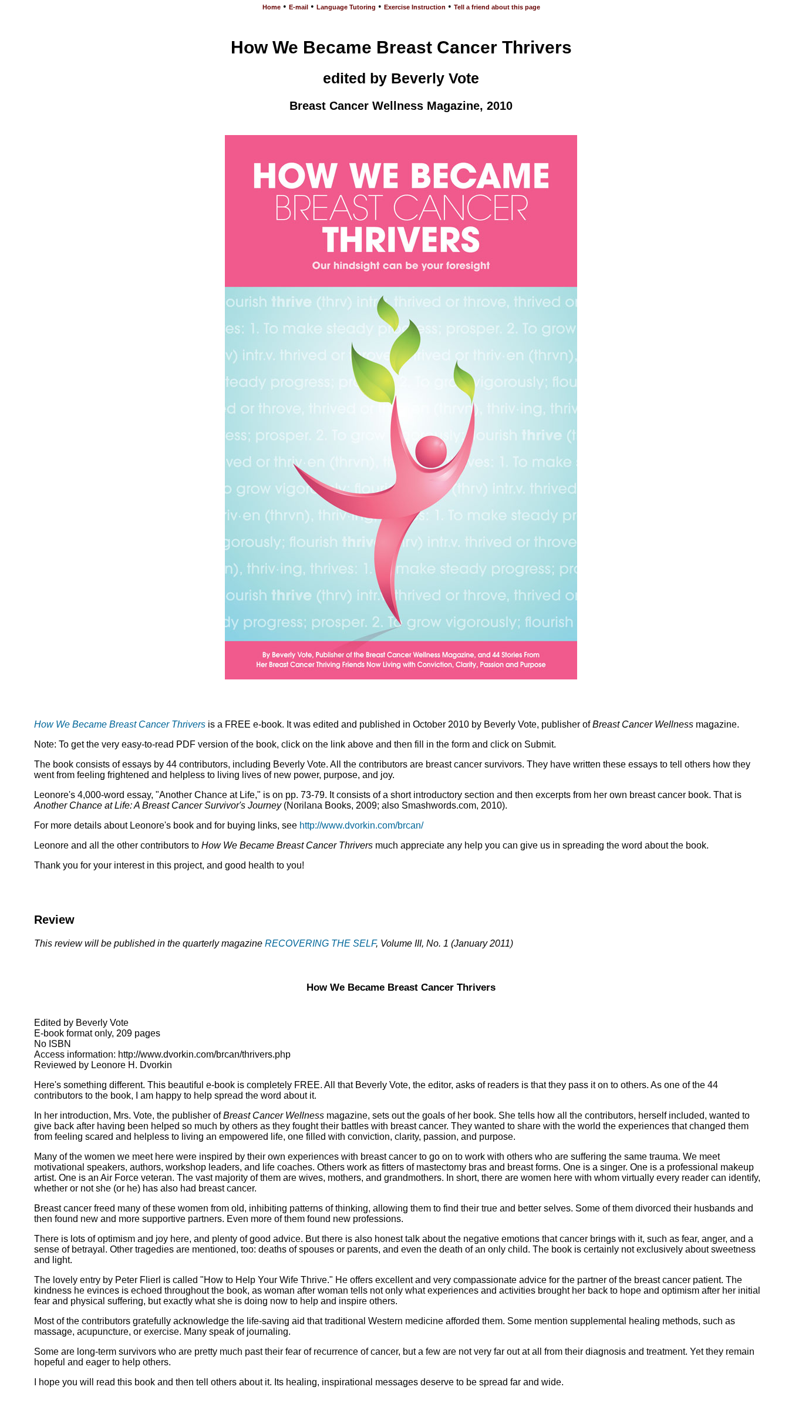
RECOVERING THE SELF (320, 943)
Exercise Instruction (415, 7)
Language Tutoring (346, 7)
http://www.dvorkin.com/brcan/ (361, 825)
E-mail (298, 7)
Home (271, 7)
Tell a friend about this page (497, 7)
